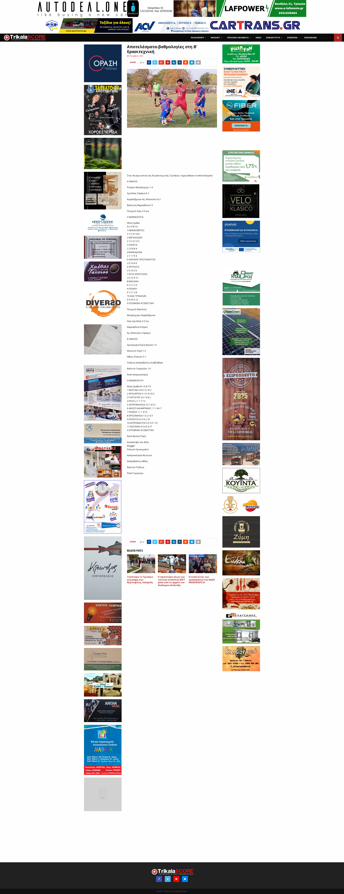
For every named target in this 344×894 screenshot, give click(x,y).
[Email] (331, 37)
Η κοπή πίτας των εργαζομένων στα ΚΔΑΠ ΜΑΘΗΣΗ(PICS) (202, 579)
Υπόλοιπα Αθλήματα (238, 37)
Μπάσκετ (215, 37)
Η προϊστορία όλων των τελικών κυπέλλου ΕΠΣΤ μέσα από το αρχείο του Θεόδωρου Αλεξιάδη (171, 581)
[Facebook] (321, 37)
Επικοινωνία (310, 37)
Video (258, 37)
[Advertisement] (172, 152)
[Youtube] (327, 37)
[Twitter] (324, 37)
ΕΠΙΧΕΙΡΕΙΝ (292, 37)
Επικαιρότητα (273, 37)
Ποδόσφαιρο (197, 37)
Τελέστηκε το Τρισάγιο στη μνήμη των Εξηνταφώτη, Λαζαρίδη (140, 579)
